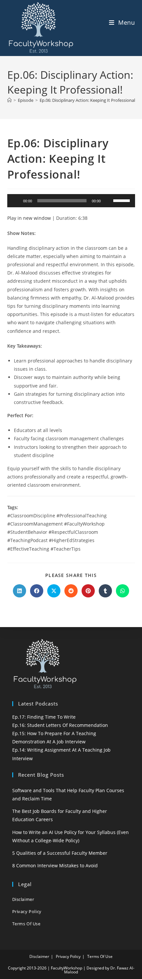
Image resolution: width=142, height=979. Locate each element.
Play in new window (29, 218)
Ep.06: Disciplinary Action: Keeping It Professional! (88, 100)
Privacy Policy (27, 911)
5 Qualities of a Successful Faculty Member (59, 853)
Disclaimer (23, 899)
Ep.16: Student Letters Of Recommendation (60, 725)
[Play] (16, 200)
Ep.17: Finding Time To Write (44, 717)
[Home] (9, 100)
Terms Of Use (26, 924)
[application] (71, 200)
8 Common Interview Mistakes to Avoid (55, 865)
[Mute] (108, 200)
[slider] (122, 200)
